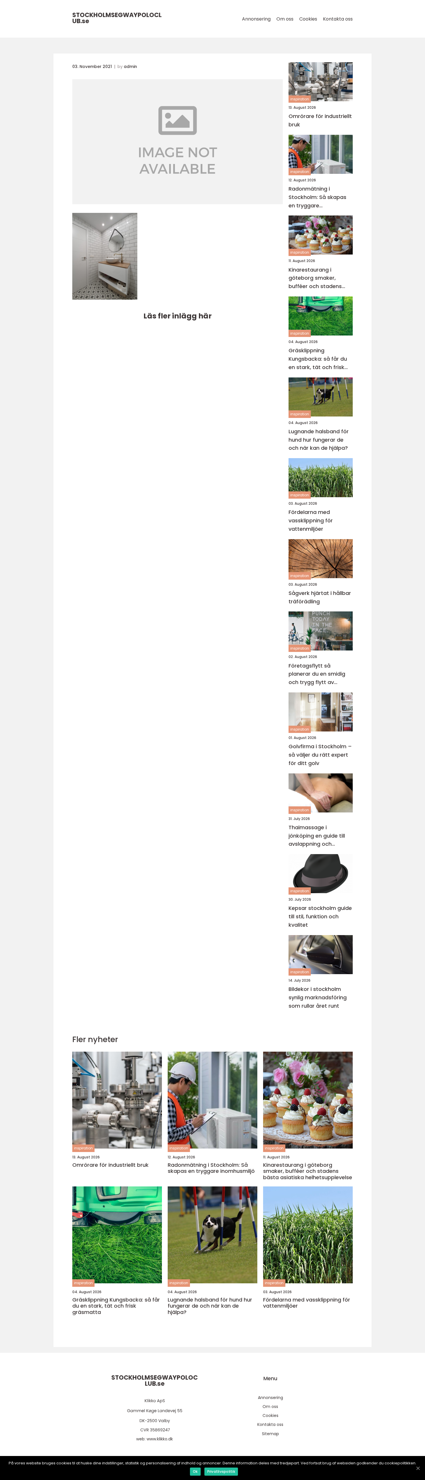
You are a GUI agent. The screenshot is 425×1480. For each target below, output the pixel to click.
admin (130, 66)
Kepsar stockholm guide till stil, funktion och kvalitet (320, 916)
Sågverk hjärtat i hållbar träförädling (320, 597)
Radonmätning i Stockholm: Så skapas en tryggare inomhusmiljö (317, 197)
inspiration (299, 99)
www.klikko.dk (160, 1439)
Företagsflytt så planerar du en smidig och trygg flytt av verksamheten (317, 674)
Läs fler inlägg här (177, 316)
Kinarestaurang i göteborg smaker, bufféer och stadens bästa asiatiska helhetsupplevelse (315, 278)
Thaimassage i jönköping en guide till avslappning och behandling (317, 836)
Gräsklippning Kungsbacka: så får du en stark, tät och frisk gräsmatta (318, 359)
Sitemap (270, 1434)
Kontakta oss (338, 19)
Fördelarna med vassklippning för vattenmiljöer (311, 520)
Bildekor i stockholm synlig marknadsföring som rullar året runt (318, 997)
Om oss (284, 19)
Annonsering (256, 19)
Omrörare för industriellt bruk (320, 120)
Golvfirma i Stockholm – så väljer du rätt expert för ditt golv (320, 755)
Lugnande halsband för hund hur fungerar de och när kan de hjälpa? (319, 440)
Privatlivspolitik (221, 1471)
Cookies (308, 19)
